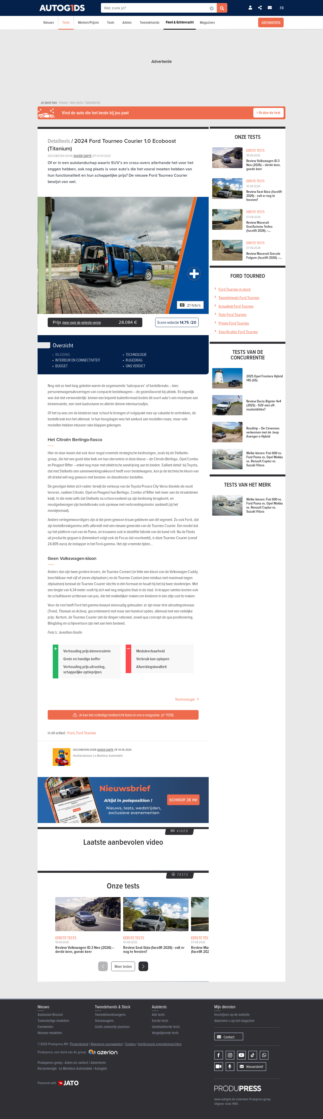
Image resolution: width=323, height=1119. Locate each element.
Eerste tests (160, 1020)
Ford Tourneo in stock (235, 289)
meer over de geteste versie (81, 322)
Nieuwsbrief (254, 1066)
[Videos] (218, 1066)
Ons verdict (135, 366)
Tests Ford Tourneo (233, 314)
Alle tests (158, 1014)
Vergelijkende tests (165, 1032)
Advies (127, 22)
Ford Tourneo (86, 733)
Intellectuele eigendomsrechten (160, 1043)
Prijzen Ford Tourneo (234, 323)
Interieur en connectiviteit (77, 360)
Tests (66, 22)
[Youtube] (241, 1055)
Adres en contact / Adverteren (85, 1062)
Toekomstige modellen (53, 1020)
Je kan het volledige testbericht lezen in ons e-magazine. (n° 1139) (126, 715)
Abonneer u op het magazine (234, 1020)
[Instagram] (230, 1055)
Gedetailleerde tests (166, 1026)
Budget (61, 366)
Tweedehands (149, 22)
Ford (70, 733)
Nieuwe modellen (50, 1032)
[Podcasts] (230, 1066)
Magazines (207, 22)
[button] (143, 966)
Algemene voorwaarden (107, 1043)
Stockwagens (104, 1020)
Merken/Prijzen (88, 22)
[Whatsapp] (264, 1055)
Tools (110, 22)
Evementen (45, 1026)
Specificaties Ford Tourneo (238, 331)
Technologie (136, 354)
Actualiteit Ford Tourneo (236, 306)
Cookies (130, 1043)
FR (282, 8)
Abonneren (270, 22)
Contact (229, 1037)
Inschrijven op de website (232, 1014)
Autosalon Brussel (50, 1014)
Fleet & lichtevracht (180, 22)
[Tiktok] (252, 1055)
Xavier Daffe (82, 155)
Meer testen (123, 966)
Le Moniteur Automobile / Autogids (83, 1068)
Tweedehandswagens (110, 1014)
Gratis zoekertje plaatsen (112, 1026)
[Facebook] (218, 1055)
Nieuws (48, 22)
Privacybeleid (79, 1043)
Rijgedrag (134, 360)
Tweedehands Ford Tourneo (239, 297)
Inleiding (62, 354)
